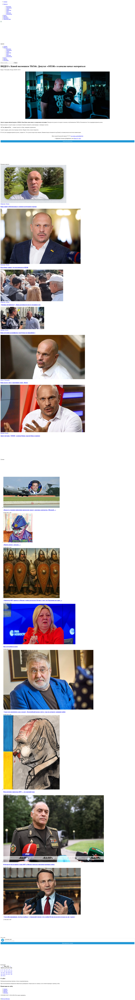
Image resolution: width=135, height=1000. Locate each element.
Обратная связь (7, 19)
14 (11, 971)
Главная (5, 1)
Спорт (7, 9)
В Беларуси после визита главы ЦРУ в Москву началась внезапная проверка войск (29, 864)
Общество (8, 10)
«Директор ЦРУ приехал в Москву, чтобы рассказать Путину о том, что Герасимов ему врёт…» (32, 600)
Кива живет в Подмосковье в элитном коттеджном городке (19, 206)
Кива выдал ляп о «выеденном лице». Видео (14, 382)
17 (4, 972)
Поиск (15, 62)
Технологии (9, 14)
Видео (4, 15)
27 (9, 974)
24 (4, 974)
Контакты (5, 992)
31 (4, 975)
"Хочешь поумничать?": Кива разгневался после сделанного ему (21, 304)
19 (8, 972)
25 (6, 974)
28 (11, 974)
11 (6, 971)
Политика (8, 6)
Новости (5, 4)
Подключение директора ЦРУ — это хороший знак (19, 792)
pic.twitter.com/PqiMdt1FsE (77, 136)
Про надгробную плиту (10, 646)
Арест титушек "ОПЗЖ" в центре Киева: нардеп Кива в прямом (20, 436)
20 (9, 972)
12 (8, 971)
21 (11, 972)
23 (3, 974)
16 (3, 972)
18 (6, 972)
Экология (8, 12)
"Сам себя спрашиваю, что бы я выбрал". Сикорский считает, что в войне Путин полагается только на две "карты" (39, 917)
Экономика (9, 7)
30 (3, 975)
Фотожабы (6, 17)
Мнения (5, 16)
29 (1, 975)
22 (1, 974)
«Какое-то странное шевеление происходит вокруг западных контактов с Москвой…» (29, 510)
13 (9, 971)
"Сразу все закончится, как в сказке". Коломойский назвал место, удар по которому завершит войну (34, 712)
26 (8, 974)
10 (4, 971)
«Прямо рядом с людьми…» (12, 544)
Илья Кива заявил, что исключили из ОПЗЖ (14, 267)
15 (1, 972)
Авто (7, 11)
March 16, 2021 (77, 138)
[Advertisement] (67, 33)
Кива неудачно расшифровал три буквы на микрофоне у (18, 332)
